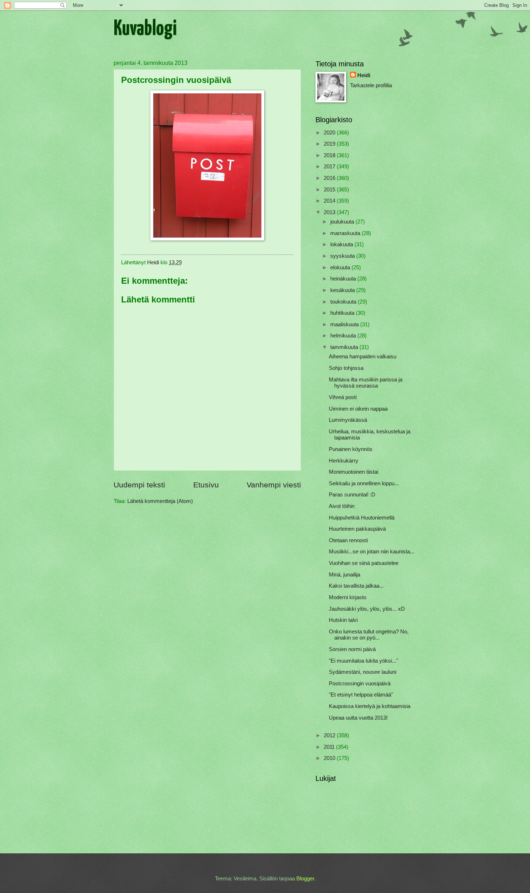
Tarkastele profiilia (371, 85)
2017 (330, 166)
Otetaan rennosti (348, 540)
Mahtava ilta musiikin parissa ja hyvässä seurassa (365, 383)
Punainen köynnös (350, 449)
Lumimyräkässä (348, 420)
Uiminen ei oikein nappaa (358, 409)
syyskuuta (343, 256)
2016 (330, 178)
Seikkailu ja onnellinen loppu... (364, 483)
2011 (330, 747)
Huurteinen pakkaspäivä (357, 529)
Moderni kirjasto (347, 597)
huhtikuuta (343, 313)
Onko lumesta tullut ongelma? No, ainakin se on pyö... (368, 635)
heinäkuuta (343, 279)
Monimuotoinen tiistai (353, 472)
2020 (330, 133)
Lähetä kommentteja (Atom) (160, 501)
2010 (330, 758)
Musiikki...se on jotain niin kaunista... (371, 551)
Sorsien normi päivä (352, 649)
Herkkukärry (343, 461)
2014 (330, 201)
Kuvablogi (145, 29)
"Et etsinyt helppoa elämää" (361, 695)
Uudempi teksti (139, 485)
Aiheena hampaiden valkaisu (362, 356)
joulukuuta (342, 222)
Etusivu (206, 485)
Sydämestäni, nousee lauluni (362, 672)
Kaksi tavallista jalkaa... (356, 586)
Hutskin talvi (343, 620)
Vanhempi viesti (274, 485)
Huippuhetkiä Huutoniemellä (361, 518)
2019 (330, 144)
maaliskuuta (345, 324)
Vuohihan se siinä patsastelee (363, 563)
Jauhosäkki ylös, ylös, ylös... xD (367, 609)
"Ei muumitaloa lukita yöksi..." (363, 661)
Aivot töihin (341, 506)
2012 (330, 735)
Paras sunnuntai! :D (352, 495)
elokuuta (341, 267)
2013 (330, 212)
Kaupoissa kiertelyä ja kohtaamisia (369, 706)
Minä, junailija (344, 575)
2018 (330, 155)
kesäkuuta (343, 290)
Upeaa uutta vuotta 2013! (358, 718)
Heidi (363, 75)
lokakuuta (342, 244)
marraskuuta (346, 233)
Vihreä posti (343, 397)
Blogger (305, 878)
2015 (330, 190)
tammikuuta (344, 347)
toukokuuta (344, 302)
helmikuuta (343, 336)
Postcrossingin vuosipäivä (359, 683)
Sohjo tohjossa (346, 368)
